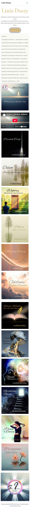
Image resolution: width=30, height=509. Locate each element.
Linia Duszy (6, 3)
